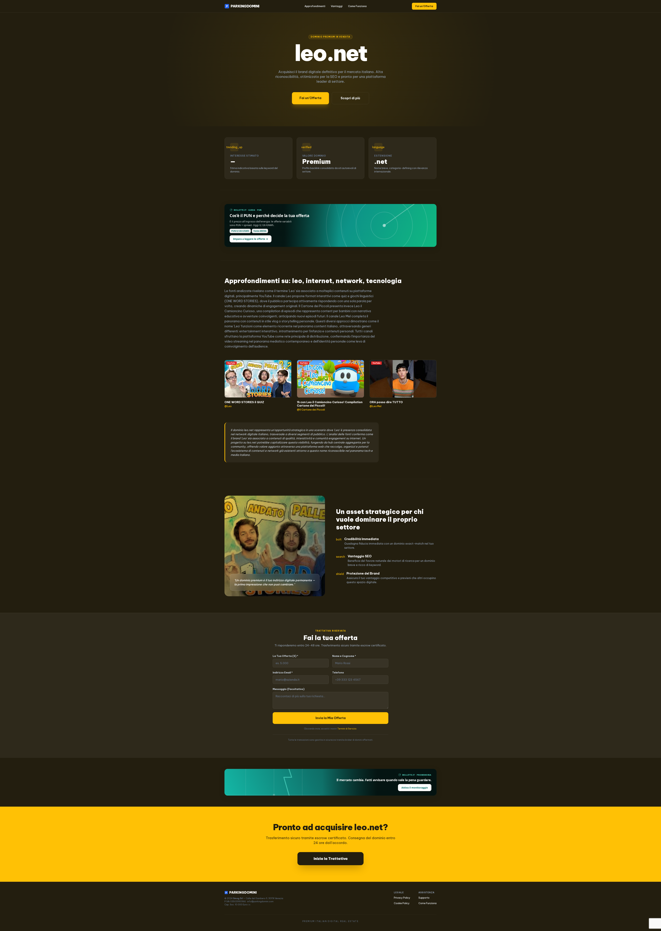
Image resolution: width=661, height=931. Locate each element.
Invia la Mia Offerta (331, 718)
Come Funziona (357, 6)
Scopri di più (350, 98)
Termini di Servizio (346, 728)
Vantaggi (337, 6)
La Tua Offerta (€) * (285, 656)
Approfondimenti (315, 6)
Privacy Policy (402, 897)
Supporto (423, 897)
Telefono (338, 672)
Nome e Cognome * (344, 656)
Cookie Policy (402, 903)
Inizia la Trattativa (331, 858)
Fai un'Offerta (424, 6)
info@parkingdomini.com (260, 901)
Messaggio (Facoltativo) (289, 689)
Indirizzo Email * (283, 672)
